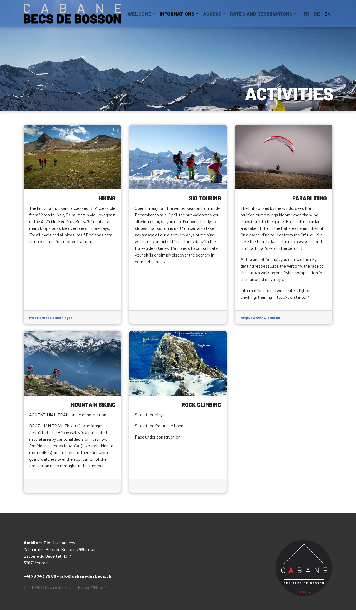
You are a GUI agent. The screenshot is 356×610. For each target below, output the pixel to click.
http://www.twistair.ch (260, 317)
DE (317, 14)
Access (212, 14)
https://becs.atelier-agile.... (53, 317)
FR (306, 14)
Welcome (139, 14)
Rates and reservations (261, 14)
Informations (177, 14)
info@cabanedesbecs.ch (85, 576)
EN (327, 14)
